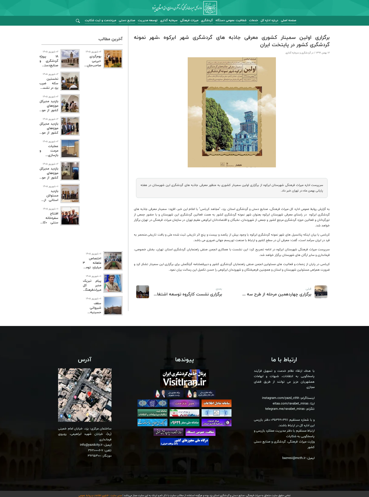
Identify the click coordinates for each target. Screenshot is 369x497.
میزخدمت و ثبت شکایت (100, 20)
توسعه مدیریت (148, 20)
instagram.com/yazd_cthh (280, 398)
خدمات (253, 20)
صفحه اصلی (288, 20)
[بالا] (354, 484)
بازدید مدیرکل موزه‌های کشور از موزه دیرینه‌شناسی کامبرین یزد (49, 178)
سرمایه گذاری (168, 20)
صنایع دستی (127, 20)
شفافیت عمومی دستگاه (230, 20)
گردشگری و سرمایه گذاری (298, 53)
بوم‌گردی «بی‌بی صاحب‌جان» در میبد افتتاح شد (92, 65)
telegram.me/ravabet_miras (285, 409)
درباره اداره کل (269, 20)
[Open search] (78, 21)
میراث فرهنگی (189, 20)
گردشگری (207, 20)
